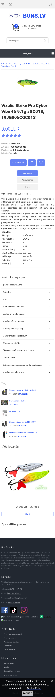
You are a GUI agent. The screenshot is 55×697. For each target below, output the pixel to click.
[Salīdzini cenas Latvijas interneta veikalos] (19, 617)
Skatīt (27, 514)
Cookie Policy (34, 688)
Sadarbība (8, 646)
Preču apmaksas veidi (13, 634)
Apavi (5, 299)
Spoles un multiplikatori (14, 314)
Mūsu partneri (9, 650)
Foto (27, 187)
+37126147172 (15, 589)
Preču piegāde (9, 638)
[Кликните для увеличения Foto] (27, 83)
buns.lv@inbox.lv (14, 593)
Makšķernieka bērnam (13, 372)
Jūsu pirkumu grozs (12, 671)
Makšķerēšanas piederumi (15, 336)
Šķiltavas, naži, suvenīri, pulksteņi (18, 350)
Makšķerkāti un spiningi (14, 321)
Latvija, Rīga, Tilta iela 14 (18, 598)
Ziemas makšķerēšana (13, 306)
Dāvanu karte (9, 357)
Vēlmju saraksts (10, 675)
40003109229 (14, 602)
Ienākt (6, 667)
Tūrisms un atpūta (11, 343)
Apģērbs (7, 292)
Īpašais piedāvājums (12, 284)
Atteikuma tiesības (11, 642)
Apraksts (27, 173)
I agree (27, 693)
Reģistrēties (9, 663)
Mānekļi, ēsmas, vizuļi (13, 328)
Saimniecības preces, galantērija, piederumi (23, 365)
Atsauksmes (27, 180)
